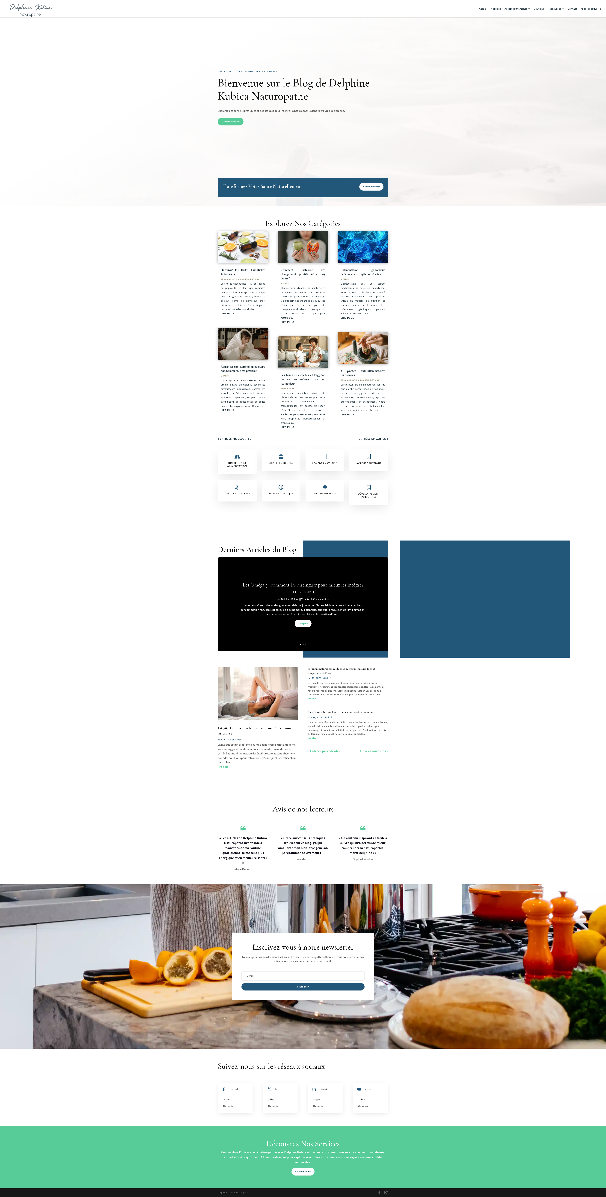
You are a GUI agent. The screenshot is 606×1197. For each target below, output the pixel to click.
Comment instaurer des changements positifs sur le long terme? (303, 274)
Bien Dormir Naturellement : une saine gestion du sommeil (342, 712)
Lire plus (303, 623)
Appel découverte (591, 9)
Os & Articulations (248, 279)
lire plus (227, 313)
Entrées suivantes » (373, 438)
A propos (496, 9)
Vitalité (225, 376)
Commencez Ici (371, 186)
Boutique (539, 9)
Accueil (483, 9)
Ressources (554, 9)
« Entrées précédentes (234, 438)
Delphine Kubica (290, 599)
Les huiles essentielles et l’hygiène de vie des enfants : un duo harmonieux (303, 379)
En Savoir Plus (303, 1171)
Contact (572, 9)
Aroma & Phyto (229, 279)
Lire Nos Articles (231, 121)
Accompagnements (516, 9)
